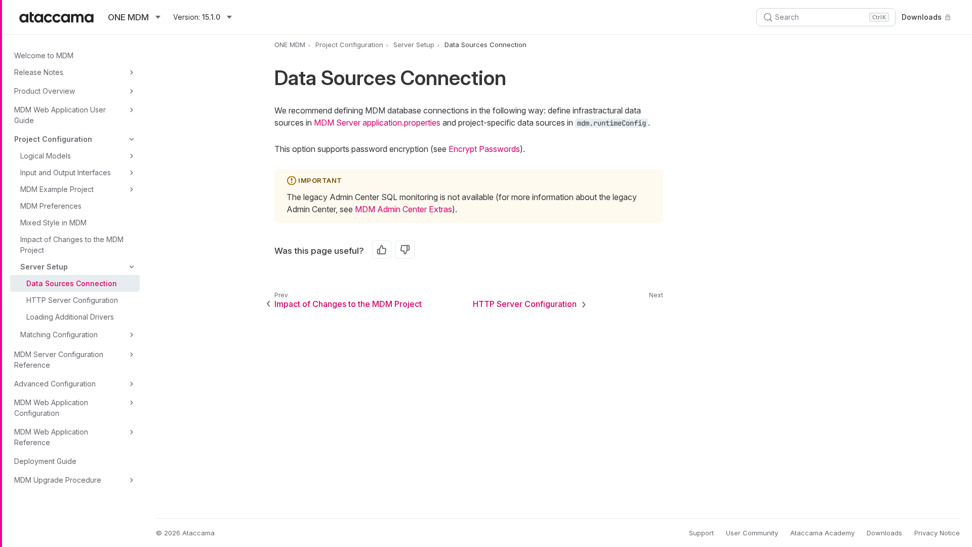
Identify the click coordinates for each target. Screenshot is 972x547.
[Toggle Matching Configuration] (132, 335)
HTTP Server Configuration (72, 300)
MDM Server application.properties (377, 123)
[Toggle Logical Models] (132, 156)
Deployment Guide (45, 461)
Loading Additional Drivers (70, 316)
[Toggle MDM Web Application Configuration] (132, 403)
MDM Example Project (57, 189)
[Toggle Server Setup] (132, 267)
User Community (752, 533)
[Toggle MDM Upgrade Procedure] (132, 480)
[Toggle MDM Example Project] (132, 189)
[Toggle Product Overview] (132, 91)
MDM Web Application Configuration (51, 407)
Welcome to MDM (43, 55)
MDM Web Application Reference (51, 437)
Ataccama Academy (822, 533)
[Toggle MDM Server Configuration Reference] (132, 354)
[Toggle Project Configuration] (132, 139)
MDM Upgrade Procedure (57, 480)
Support (701, 533)
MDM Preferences (51, 206)
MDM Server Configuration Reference (58, 359)
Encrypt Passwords (484, 149)
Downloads (922, 17)
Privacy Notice (937, 533)
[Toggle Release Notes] (132, 72)
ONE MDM (289, 45)
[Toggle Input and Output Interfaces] (132, 173)
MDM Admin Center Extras (403, 209)
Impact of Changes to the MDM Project (72, 244)
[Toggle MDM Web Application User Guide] (132, 110)
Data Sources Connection (71, 283)
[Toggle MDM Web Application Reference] (132, 432)
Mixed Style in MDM (53, 222)
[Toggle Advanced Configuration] (132, 384)
